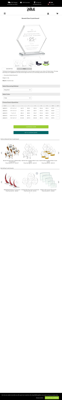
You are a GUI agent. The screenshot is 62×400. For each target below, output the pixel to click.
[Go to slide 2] (33, 164)
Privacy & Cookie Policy (53, 395)
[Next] (58, 153)
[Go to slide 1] (29, 164)
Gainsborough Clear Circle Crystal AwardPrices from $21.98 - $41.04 (30, 190)
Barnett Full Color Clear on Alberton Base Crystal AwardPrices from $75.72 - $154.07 (12, 162)
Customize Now (31, 126)
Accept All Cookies (52, 397)
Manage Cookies (39, 397)
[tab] (9, 69)
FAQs (24, 68)
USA (52, 2)
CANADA (52, 4)
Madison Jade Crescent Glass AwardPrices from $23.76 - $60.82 (48, 190)
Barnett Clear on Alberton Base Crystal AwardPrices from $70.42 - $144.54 (30, 162)
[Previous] (1, 153)
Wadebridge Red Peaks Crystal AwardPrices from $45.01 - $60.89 (12, 190)
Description (9, 68)
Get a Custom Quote (31, 132)
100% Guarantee (26, 2)
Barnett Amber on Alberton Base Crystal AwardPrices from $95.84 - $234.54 (48, 162)
